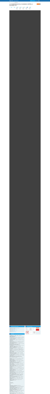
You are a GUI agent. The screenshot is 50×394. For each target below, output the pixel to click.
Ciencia (11, 2)
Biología (13, 2)
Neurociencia (16, 2)
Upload (37, 0)
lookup (15, 331)
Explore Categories (16, 0)
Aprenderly (11, 0)
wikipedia (14, 331)
